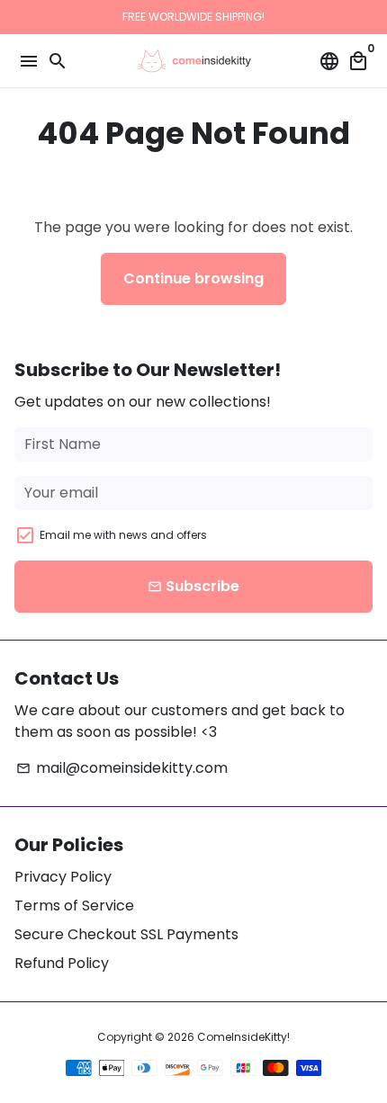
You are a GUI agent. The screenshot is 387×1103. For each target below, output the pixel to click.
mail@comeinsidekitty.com (122, 768)
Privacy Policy (63, 876)
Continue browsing (193, 278)
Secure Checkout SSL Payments (126, 934)
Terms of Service (74, 905)
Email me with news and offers (123, 535)
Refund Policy (61, 963)
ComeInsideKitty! (243, 1037)
